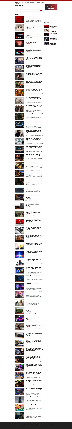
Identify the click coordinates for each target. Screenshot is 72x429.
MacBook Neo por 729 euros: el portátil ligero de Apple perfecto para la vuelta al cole (34, 244)
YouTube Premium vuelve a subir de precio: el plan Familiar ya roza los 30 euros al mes (34, 33)
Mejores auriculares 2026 (26, 0)
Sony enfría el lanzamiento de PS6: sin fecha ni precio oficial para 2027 (34, 397)
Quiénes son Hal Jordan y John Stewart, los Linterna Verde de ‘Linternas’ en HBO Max (34, 413)
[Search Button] (41, 10)
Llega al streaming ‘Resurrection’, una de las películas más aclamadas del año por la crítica (34, 17)
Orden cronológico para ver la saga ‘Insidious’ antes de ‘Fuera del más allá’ (34, 41)
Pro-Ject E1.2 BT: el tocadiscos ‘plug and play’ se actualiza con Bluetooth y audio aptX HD (34, 228)
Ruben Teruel (28, 28)
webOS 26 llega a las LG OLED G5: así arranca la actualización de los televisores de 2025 (34, 50)
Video (22, 2)
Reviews (28, 2)
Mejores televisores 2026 (20, 0)
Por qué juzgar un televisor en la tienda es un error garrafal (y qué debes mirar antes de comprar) (34, 373)
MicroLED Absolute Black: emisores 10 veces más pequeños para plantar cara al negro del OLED (34, 365)
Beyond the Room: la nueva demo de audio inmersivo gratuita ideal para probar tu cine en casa (34, 123)
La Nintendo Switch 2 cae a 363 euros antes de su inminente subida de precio (34, 187)
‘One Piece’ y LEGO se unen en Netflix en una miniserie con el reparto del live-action (34, 90)
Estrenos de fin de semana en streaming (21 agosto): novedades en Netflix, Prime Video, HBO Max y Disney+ (34, 106)
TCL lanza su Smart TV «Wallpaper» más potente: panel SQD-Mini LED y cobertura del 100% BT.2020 (34, 268)
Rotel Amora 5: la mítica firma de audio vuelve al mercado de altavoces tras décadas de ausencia (34, 204)
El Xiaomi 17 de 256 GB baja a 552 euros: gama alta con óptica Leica (33, 260)
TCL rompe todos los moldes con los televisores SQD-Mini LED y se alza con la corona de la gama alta (33, 220)
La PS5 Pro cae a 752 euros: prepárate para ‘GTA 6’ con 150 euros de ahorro (34, 252)
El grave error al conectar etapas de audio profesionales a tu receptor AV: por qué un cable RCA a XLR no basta (33, 357)
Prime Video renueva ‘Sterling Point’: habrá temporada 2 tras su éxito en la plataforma (34, 82)
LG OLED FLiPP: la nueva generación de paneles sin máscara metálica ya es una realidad (33, 285)
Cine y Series (38, 2)
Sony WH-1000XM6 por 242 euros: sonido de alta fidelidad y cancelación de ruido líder (34, 74)
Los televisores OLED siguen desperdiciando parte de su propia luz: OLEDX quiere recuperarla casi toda (34, 172)
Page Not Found (18, 3)
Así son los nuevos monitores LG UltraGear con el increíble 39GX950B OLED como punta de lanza (53, 38)
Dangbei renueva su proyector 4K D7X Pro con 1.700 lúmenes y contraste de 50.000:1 (33, 66)
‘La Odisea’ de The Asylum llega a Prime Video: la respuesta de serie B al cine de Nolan (34, 324)
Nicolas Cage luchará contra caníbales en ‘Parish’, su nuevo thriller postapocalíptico (33, 163)
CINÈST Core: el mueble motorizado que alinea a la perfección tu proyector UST (33, 155)
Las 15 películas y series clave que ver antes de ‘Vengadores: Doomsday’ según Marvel (34, 381)
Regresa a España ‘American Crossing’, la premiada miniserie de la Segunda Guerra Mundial (33, 131)
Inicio (20, 2)
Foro (46, 2)
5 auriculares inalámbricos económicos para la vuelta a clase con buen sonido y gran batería (34, 139)
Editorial (42, 2)
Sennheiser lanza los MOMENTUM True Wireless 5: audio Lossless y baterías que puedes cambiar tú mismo (33, 26)
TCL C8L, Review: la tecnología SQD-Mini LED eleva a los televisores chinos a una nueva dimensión (53, 43)
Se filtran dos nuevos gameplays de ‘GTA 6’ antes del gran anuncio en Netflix (34, 292)
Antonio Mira (28, 75)
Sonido (25, 2)
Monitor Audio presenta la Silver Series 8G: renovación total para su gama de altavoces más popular (34, 333)
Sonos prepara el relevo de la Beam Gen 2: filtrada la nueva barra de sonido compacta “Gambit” (33, 309)
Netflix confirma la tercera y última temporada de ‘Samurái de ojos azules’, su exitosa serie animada (34, 58)
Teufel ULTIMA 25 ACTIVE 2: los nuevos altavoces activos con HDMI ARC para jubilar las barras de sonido (34, 98)
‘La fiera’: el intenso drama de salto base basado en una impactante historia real (33, 211)
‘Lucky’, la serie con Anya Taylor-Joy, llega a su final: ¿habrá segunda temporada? (34, 300)
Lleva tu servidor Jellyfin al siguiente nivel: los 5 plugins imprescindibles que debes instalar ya (34, 389)
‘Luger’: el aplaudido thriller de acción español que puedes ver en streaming (34, 114)
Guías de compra (32, 2)
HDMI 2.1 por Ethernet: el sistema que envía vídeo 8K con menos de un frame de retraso (34, 341)
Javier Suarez (28, 222)
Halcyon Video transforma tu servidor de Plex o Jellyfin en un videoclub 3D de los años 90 (34, 236)
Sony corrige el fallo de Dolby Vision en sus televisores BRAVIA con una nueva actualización (34, 196)
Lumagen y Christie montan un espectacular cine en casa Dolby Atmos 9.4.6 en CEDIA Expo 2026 (34, 147)
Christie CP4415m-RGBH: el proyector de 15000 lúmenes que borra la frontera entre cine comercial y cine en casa (34, 349)
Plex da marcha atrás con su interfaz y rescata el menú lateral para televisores (34, 276)
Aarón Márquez (28, 43)
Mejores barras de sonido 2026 (33, 0)
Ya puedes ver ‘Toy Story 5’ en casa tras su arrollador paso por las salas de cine (33, 405)
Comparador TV (16, 0)
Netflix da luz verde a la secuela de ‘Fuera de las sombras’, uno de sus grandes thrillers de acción (34, 180)
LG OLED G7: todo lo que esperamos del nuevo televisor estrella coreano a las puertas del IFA (34, 317)
